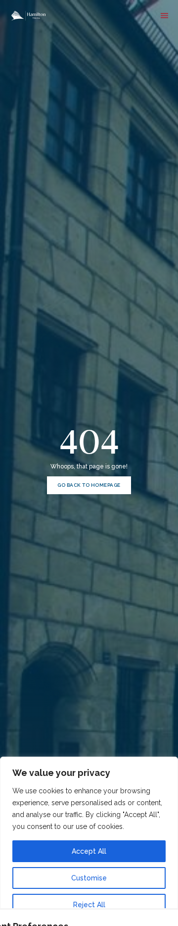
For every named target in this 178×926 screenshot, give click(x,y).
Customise (89, 878)
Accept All (89, 851)
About (131, 49)
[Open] (164, 16)
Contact (131, 61)
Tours (131, 24)
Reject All (89, 905)
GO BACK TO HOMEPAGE (89, 485)
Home (131, 12)
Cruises (131, 37)
